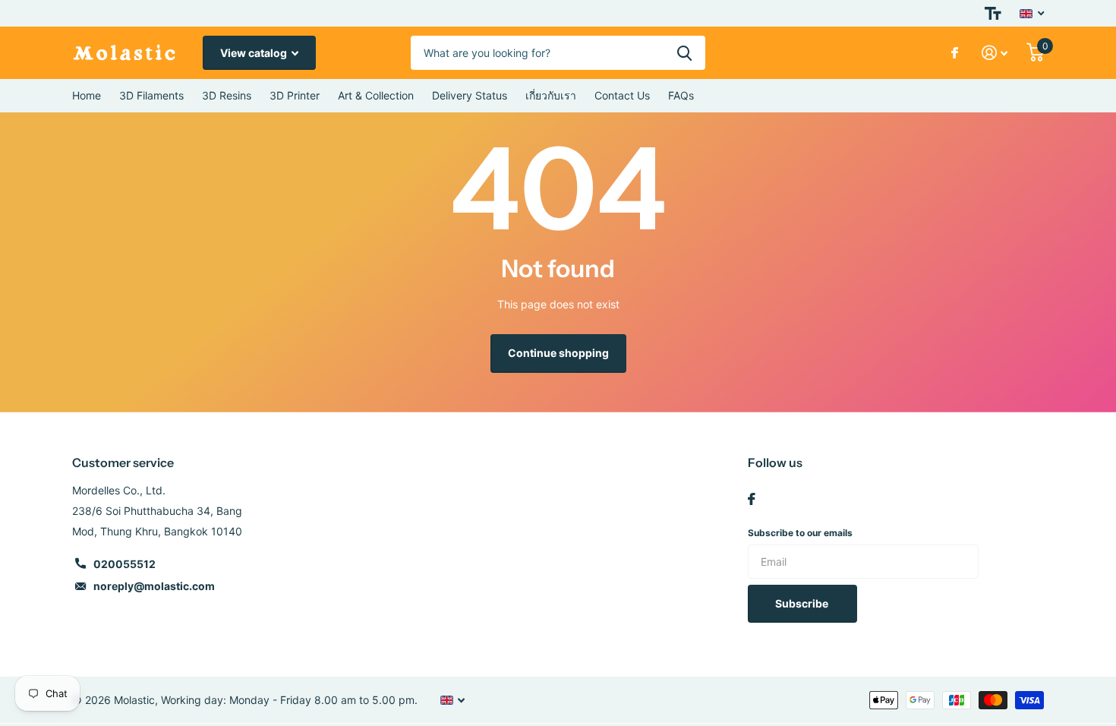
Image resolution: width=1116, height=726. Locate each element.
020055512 (124, 563)
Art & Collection (376, 95)
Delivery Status (469, 95)
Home (86, 95)
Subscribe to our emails (800, 532)
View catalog (254, 52)
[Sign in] (995, 53)
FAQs (681, 95)
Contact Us (622, 95)
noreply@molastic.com (154, 585)
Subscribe (803, 603)
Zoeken (684, 53)
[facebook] (751, 499)
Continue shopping (558, 352)
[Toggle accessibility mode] (993, 13)
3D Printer (295, 95)
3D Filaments (151, 95)
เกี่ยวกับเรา (550, 95)
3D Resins (226, 95)
